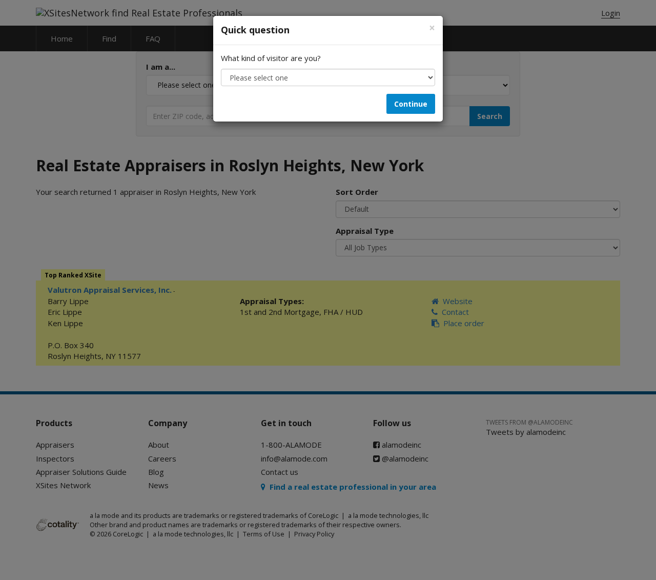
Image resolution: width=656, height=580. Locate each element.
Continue (410, 104)
